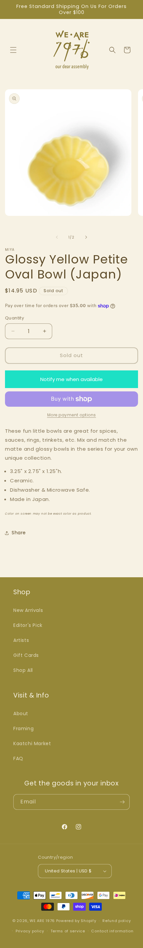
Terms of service (68, 931)
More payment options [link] (71, 415)
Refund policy (116, 920)
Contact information (112, 931)
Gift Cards (26, 655)
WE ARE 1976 (42, 920)
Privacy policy (30, 931)
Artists (21, 640)
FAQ (18, 758)
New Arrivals (28, 610)
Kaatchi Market (32, 743)
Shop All (23, 670)
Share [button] (19, 532)
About (20, 713)
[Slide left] (57, 237)
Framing (23, 728)
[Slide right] (86, 237)
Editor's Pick (28, 625)
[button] (13, 50)
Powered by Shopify (76, 920)
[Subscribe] (122, 802)
